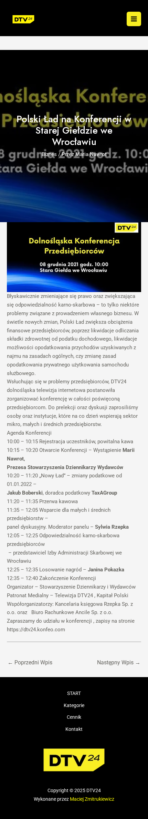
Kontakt (74, 729)
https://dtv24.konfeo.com (36, 629)
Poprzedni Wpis (30, 663)
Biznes (49, 154)
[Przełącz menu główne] (134, 19)
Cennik (74, 717)
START (74, 693)
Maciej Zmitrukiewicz (92, 799)
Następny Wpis (118, 663)
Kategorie (74, 705)
